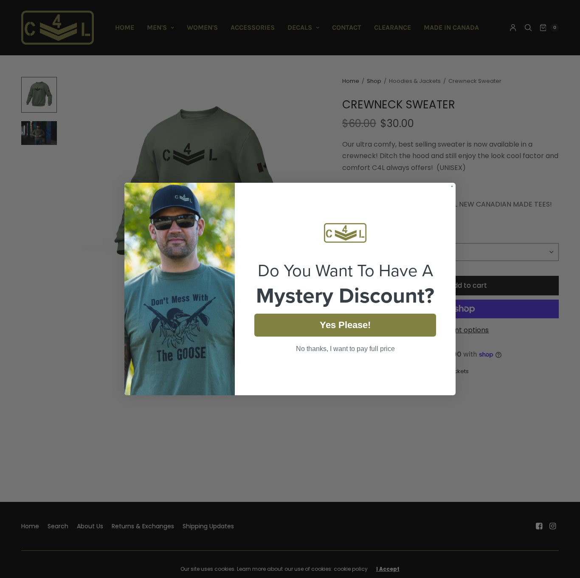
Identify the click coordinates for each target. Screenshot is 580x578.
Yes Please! (345, 325)
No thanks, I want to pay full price (345, 348)
